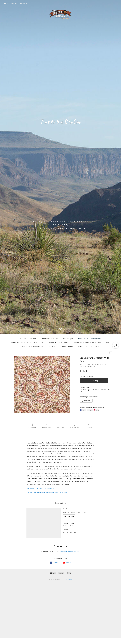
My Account (32, 427)
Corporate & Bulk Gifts (49, 339)
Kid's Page (53, 346)
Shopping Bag (74, 427)
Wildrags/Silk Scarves (87, 366)
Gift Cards (95, 346)
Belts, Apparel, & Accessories (89, 339)
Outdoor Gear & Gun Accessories (74, 346)
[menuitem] (109, 353)
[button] (86, 401)
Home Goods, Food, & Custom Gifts (87, 342)
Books (108, 342)
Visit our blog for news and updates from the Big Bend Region (47, 492)
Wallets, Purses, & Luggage (58, 342)
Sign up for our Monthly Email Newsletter (40, 488)
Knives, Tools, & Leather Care (33, 346)
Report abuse (68, 579)
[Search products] (115, 345)
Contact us (23, 3)
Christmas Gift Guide (28, 339)
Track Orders (46, 427)
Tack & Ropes (68, 339)
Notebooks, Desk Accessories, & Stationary (27, 342)
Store (6, 3)
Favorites (60, 427)
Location (14, 3)
